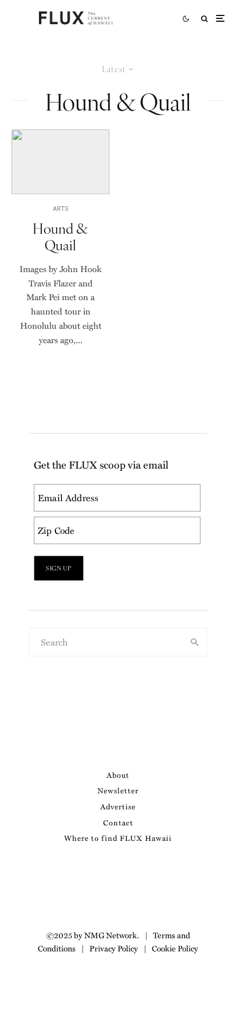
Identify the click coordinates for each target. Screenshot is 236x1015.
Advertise (118, 806)
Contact (118, 822)
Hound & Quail (60, 236)
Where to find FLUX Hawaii (118, 837)
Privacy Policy (113, 948)
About (118, 774)
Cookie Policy (175, 948)
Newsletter (118, 790)
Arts (61, 208)
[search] (195, 642)
